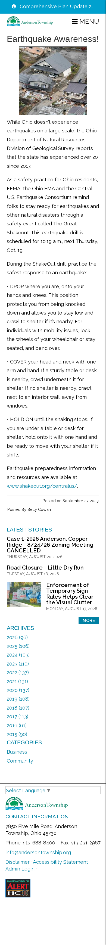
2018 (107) (18, 708)
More (89, 620)
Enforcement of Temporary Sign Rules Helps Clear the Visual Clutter (69, 594)
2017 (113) (17, 716)
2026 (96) (17, 637)
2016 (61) (17, 725)
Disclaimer (17, 862)
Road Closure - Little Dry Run (45, 567)
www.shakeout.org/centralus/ (42, 486)
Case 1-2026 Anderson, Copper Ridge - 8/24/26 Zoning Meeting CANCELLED (50, 545)
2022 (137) (18, 672)
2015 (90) (17, 734)
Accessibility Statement (60, 862)
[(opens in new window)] (17, 888)
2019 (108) (18, 699)
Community (20, 761)
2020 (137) (18, 690)
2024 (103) (18, 655)
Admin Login (20, 869)
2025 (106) (18, 646)
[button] (85, 21)
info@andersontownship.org (38, 852)
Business (17, 752)
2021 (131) (17, 681)
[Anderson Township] (30, 21)
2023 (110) (18, 664)
